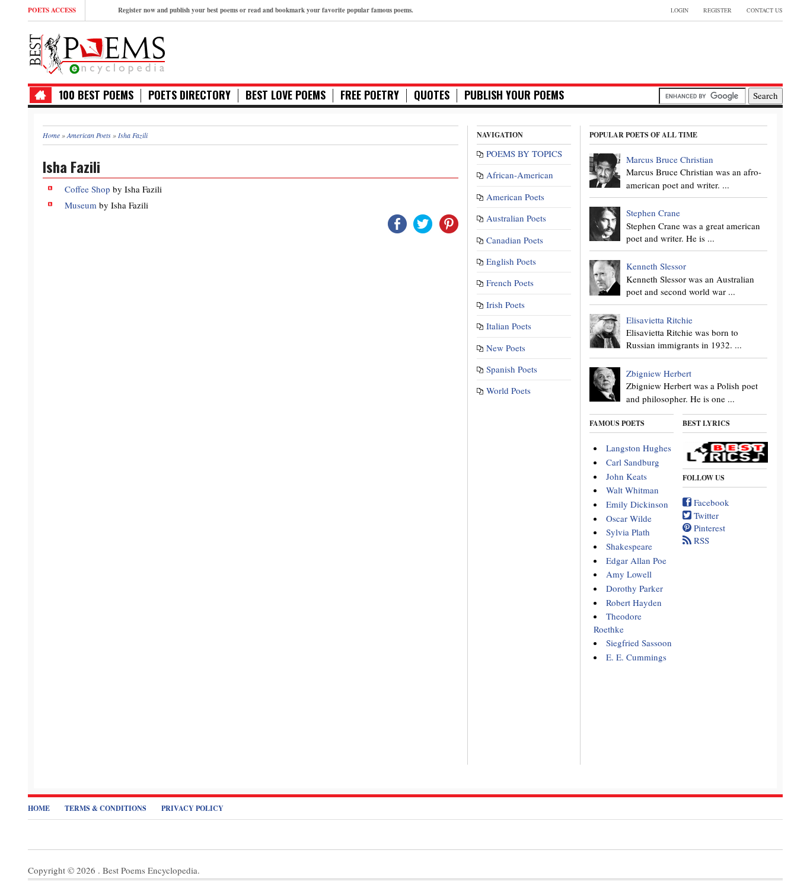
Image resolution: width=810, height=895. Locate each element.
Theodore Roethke (618, 622)
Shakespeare (629, 546)
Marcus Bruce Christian (669, 159)
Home (39, 808)
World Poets (508, 390)
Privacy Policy (192, 808)
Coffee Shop (87, 189)
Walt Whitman (632, 490)
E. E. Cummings (636, 657)
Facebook (710, 502)
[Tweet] (422, 223)
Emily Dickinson (637, 504)
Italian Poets (508, 326)
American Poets (515, 197)
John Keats (626, 476)
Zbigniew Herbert (658, 373)
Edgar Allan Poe (636, 560)
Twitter (705, 515)
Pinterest (708, 528)
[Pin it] (448, 223)
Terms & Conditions (105, 808)
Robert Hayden (634, 602)
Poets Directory (189, 95)
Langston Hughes (638, 448)
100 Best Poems (96, 95)
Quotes (431, 95)
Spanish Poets (511, 369)
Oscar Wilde (629, 518)
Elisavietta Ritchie (659, 320)
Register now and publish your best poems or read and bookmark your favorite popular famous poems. (265, 10)
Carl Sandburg (632, 462)
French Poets (510, 282)
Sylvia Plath (628, 532)
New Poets (505, 348)
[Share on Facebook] (397, 223)
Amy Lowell (629, 574)
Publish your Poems (514, 95)
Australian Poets (516, 218)
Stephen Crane (653, 213)
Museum (81, 205)
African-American (519, 175)
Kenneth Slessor (656, 266)
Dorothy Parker (634, 588)
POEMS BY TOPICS (524, 153)
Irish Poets (505, 304)
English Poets (511, 261)
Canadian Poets (514, 240)
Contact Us (765, 10)
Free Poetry (369, 95)
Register (717, 10)
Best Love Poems (285, 95)
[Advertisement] (644, 51)
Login (679, 10)
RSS (700, 540)
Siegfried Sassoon (639, 643)
